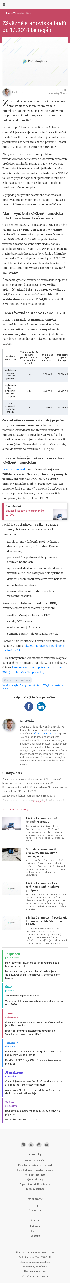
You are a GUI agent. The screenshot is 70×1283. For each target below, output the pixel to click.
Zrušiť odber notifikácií (35, 1276)
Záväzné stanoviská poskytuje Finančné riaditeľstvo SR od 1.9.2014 (46, 921)
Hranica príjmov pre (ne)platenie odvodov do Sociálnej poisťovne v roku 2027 (30, 1032)
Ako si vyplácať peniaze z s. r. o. (22, 995)
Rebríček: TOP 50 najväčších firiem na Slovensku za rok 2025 (33, 1062)
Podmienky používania (35, 1266)
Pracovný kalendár (35, 1188)
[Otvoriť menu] (4, 4)
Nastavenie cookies (35, 1271)
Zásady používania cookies (35, 1262)
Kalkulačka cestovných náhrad (35, 1165)
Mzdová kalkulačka (35, 1160)
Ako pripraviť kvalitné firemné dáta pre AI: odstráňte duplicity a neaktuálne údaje (34, 1092)
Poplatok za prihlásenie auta (35, 1184)
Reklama (35, 1226)
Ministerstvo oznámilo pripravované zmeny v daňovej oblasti (41, 853)
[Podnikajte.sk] (35, 4)
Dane (28, 13)
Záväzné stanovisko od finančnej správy (25, 512)
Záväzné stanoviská (17, 680)
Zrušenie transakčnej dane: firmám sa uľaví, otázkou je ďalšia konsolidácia (34, 1024)
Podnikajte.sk (26, 1257)
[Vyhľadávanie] (66, 4)
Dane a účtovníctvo (15, 13)
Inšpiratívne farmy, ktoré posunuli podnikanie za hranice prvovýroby (32, 964)
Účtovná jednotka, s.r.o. (46, 733)
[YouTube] (46, 1144)
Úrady (35, 1205)
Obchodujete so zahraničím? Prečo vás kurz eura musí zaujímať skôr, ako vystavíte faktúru (34, 1083)
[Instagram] (39, 1144)
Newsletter (35, 1210)
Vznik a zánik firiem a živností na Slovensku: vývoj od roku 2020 (34, 1003)
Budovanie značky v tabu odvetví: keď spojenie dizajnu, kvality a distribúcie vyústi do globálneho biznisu (32, 975)
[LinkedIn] (23, 1144)
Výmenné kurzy (35, 1179)
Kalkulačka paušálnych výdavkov (35, 1170)
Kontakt (35, 1236)
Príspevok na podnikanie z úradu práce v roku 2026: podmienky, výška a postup (33, 1053)
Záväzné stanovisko (14, 469)
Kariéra (35, 1231)
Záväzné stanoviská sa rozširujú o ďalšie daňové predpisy (43, 887)
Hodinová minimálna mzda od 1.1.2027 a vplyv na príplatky (32, 1112)
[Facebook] (31, 1144)
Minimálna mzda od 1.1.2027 (21, 1119)
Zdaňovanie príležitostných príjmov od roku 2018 (28, 795)
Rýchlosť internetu (35, 1174)
